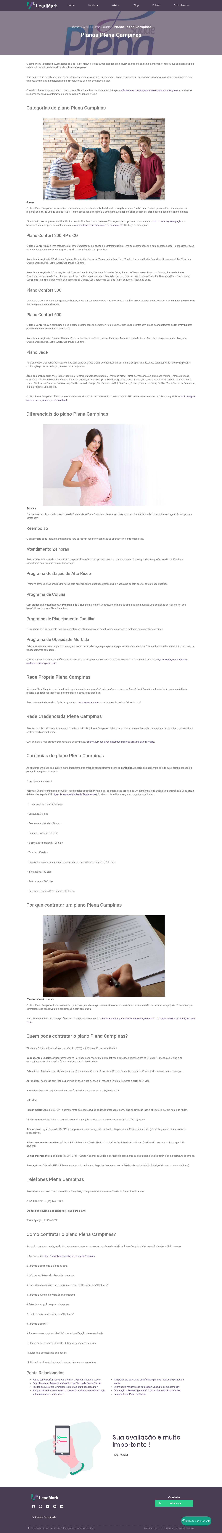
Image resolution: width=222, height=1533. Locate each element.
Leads (91, 5)
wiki (86, 27)
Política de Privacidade (44, 1517)
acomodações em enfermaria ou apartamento (99, 225)
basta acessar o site (89, 702)
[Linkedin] (62, 1506)
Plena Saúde (101, 27)
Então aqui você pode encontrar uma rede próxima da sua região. (121, 741)
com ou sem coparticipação (167, 221)
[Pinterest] (54, 1506)
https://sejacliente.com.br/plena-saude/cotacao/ (69, 1256)
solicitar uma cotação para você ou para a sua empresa (149, 90)
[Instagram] (40, 1506)
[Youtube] (47, 1506)
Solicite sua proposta (198, 1520)
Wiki (114, 5)
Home (71, 5)
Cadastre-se (181, 5)
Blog (136, 5)
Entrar (156, 5)
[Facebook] (33, 1506)
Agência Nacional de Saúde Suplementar (74, 794)
